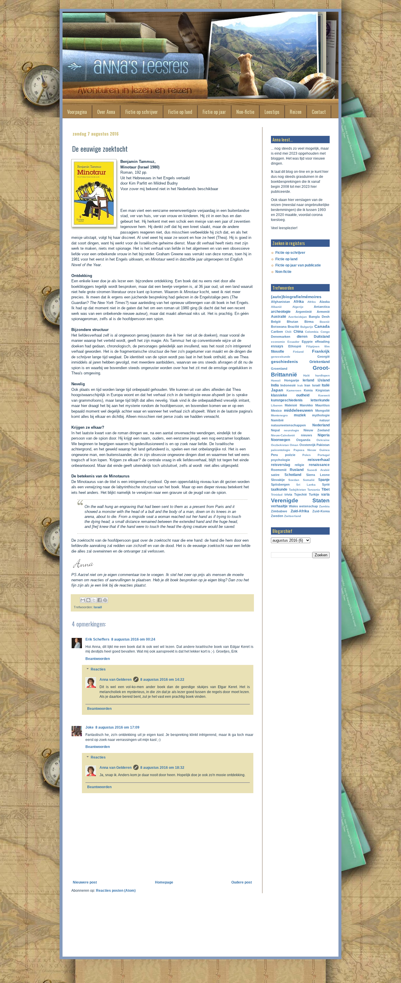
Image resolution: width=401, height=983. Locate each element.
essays (277, 346)
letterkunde (320, 400)
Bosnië (325, 321)
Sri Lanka (306, 484)
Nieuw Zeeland (317, 430)
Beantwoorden (97, 659)
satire (275, 475)
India (275, 385)
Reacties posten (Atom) (116, 891)
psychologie (280, 460)
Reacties (98, 669)
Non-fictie (245, 111)
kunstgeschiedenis (287, 400)
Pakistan (323, 445)
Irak (300, 385)
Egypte (307, 341)
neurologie (291, 430)
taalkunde (279, 489)
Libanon (276, 405)
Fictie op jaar (214, 111)
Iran (307, 385)
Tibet (325, 489)
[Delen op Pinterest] (105, 600)
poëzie (290, 455)
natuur (324, 420)
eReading (322, 341)
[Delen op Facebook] (99, 600)
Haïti (306, 375)
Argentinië (304, 311)
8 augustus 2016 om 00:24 (133, 639)
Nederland (321, 425)
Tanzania (313, 489)
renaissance (319, 465)
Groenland (279, 368)
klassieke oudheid (290, 395)
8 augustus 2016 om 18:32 (162, 768)
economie (278, 341)
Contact (319, 111)
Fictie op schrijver (141, 111)
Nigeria (324, 435)
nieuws (306, 435)
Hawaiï (276, 380)
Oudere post (241, 882)
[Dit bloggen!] (88, 600)
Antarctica (322, 306)
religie (299, 465)
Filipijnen (312, 346)
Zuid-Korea (321, 511)
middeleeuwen (298, 410)
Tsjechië (300, 494)
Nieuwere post (85, 882)
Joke (89, 727)
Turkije (314, 494)
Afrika (299, 302)
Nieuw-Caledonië (283, 435)
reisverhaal (319, 459)
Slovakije (278, 480)
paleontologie (280, 450)
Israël (98, 607)
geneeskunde (280, 356)
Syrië (326, 484)
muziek (300, 415)
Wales (293, 506)
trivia (288, 494)
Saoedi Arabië (318, 470)
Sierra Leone (318, 475)
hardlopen (322, 375)
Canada (322, 326)
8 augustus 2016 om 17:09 (117, 727)
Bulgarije (306, 326)
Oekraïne (323, 440)
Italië (326, 385)
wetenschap (308, 506)
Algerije (298, 306)
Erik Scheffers (97, 639)
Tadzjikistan (297, 489)
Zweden (277, 516)
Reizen (295, 111)
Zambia (324, 506)
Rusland (297, 470)
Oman (294, 445)
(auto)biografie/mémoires (296, 296)
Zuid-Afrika (300, 511)
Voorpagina (77, 111)
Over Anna (106, 111)
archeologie (281, 312)
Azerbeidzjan (297, 316)
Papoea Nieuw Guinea (312, 450)
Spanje (324, 480)
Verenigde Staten (300, 500)
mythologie (321, 415)
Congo (325, 331)
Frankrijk (321, 351)
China (298, 332)
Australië (278, 317)
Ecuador (293, 341)
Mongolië (322, 410)
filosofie (277, 351)
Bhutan (292, 321)
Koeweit (324, 395)
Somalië (309, 480)
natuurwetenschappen (288, 425)
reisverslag (280, 465)
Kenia (308, 390)
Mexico (276, 410)
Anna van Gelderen (116, 680)
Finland (298, 351)
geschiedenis (284, 361)
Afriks (311, 301)
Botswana (279, 326)
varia (325, 494)
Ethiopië (294, 346)
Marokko (306, 405)
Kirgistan (323, 390)
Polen (306, 455)
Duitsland (322, 337)
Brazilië (293, 326)
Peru (274, 455)
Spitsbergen (280, 484)
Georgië (323, 356)
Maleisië (291, 405)
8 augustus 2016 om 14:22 (162, 680)
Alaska (324, 301)
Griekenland (319, 362)
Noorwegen (280, 440)
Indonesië (288, 385)
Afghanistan (280, 301)
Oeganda (303, 440)
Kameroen (294, 390)
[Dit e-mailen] (83, 600)
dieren (302, 337)
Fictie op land (180, 111)
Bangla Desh (319, 316)
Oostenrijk (307, 445)
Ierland (308, 380)
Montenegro (279, 415)
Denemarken (280, 336)
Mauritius (322, 405)
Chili (288, 331)
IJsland (324, 380)
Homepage (164, 882)
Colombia (312, 331)
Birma (309, 321)
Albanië (276, 306)
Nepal (275, 430)
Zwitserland (292, 516)
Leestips (271, 111)
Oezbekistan (280, 445)
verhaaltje (279, 506)
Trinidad (276, 494)
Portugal (324, 455)
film (327, 346)
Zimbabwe (279, 511)
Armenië (323, 311)
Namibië (277, 420)
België (276, 321)
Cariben (277, 331)
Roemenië (279, 470)
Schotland (292, 475)
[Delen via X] (94, 600)
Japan (277, 390)
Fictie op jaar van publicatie (298, 265)
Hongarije (291, 380)
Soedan (293, 480)
